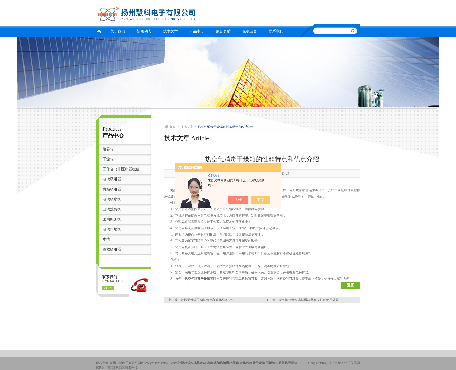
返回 (350, 285)
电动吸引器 (112, 179)
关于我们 (117, 31)
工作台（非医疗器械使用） (124, 169)
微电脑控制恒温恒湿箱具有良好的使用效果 (309, 300)
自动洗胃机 (112, 209)
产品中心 (196, 31)
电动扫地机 (112, 229)
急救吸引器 (112, 249)
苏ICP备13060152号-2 (122, 367)
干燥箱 (108, 159)
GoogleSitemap (317, 363)
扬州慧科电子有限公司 (160, 12)
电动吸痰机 (112, 199)
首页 (99, 30)
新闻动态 (144, 31)
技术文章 (170, 31)
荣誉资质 (223, 31)
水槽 (106, 239)
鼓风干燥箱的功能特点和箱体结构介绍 (208, 300)
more (108, 288)
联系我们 (276, 31)
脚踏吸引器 (112, 189)
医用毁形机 (112, 219)
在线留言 (249, 31)
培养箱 (108, 149)
